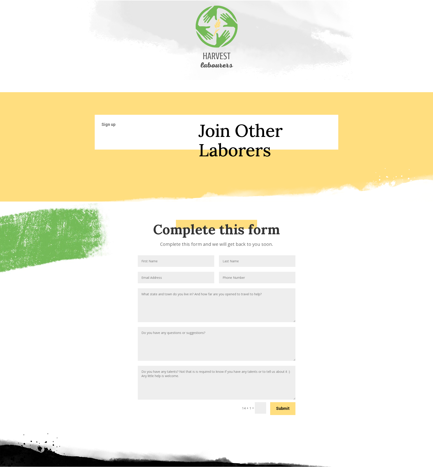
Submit (283, 408)
